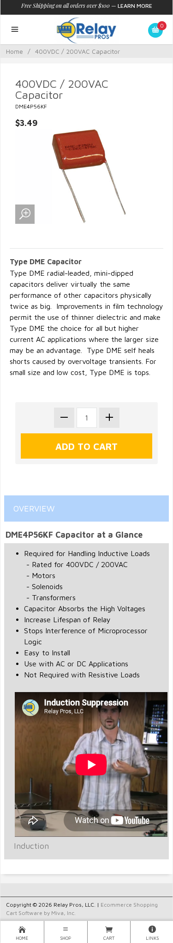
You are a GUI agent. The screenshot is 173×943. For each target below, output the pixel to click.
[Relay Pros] (86, 29)
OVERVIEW (34, 508)
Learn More (135, 5)
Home (14, 51)
